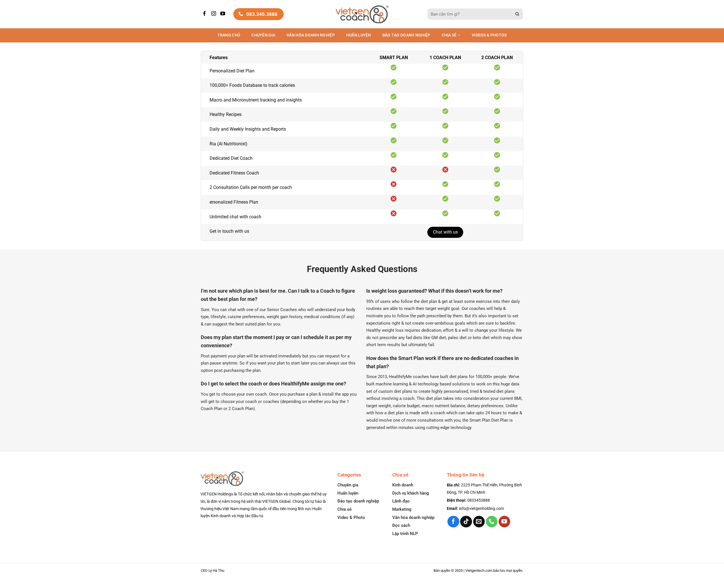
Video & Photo (351, 517)
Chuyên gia (263, 35)
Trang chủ (228, 35)
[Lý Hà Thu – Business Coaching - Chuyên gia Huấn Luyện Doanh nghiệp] (362, 14)
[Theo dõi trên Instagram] (214, 14)
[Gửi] (517, 14)
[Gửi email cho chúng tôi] (479, 521)
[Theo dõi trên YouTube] (223, 14)
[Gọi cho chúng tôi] (491, 521)
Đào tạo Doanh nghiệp (406, 35)
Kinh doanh (402, 485)
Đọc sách (401, 525)
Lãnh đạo (401, 501)
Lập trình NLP (405, 533)
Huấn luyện (358, 35)
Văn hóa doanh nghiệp (413, 517)
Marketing (401, 509)
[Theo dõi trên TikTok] (466, 521)
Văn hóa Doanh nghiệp (310, 35)
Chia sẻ (449, 35)
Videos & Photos (489, 35)
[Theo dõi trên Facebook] (205, 14)
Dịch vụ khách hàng (410, 493)
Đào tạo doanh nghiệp (358, 501)
